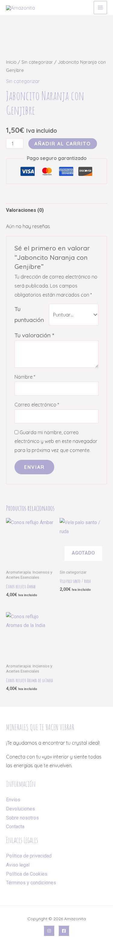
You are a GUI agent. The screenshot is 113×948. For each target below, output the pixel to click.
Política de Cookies (26, 874)
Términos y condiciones (31, 883)
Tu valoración (34, 335)
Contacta (15, 826)
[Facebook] (64, 931)
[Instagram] (49, 931)
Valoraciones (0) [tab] (25, 210)
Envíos (13, 800)
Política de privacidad (29, 856)
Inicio (11, 62)
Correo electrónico (36, 405)
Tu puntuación (29, 314)
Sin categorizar (37, 62)
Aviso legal (18, 865)
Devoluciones (20, 809)
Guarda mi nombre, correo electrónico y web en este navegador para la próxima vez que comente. (55, 441)
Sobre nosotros (22, 818)
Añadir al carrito (62, 144)
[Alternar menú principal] (100, 7)
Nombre (24, 377)
